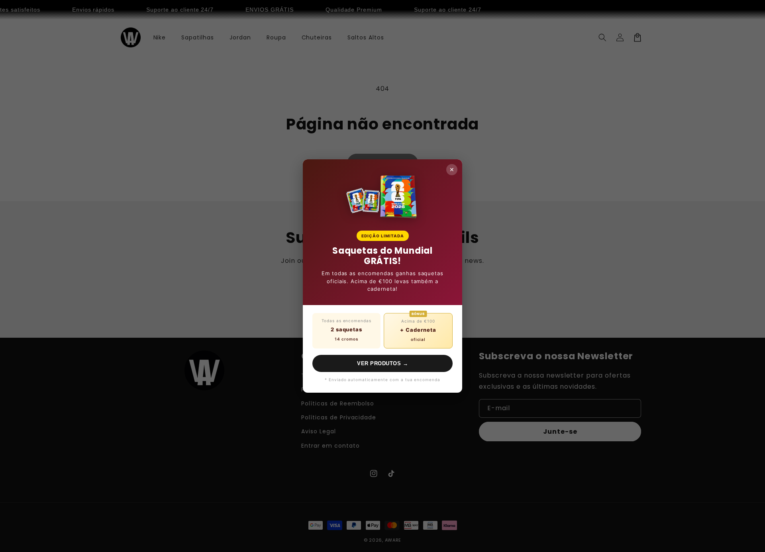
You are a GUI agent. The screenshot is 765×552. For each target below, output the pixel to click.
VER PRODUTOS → (382, 363)
